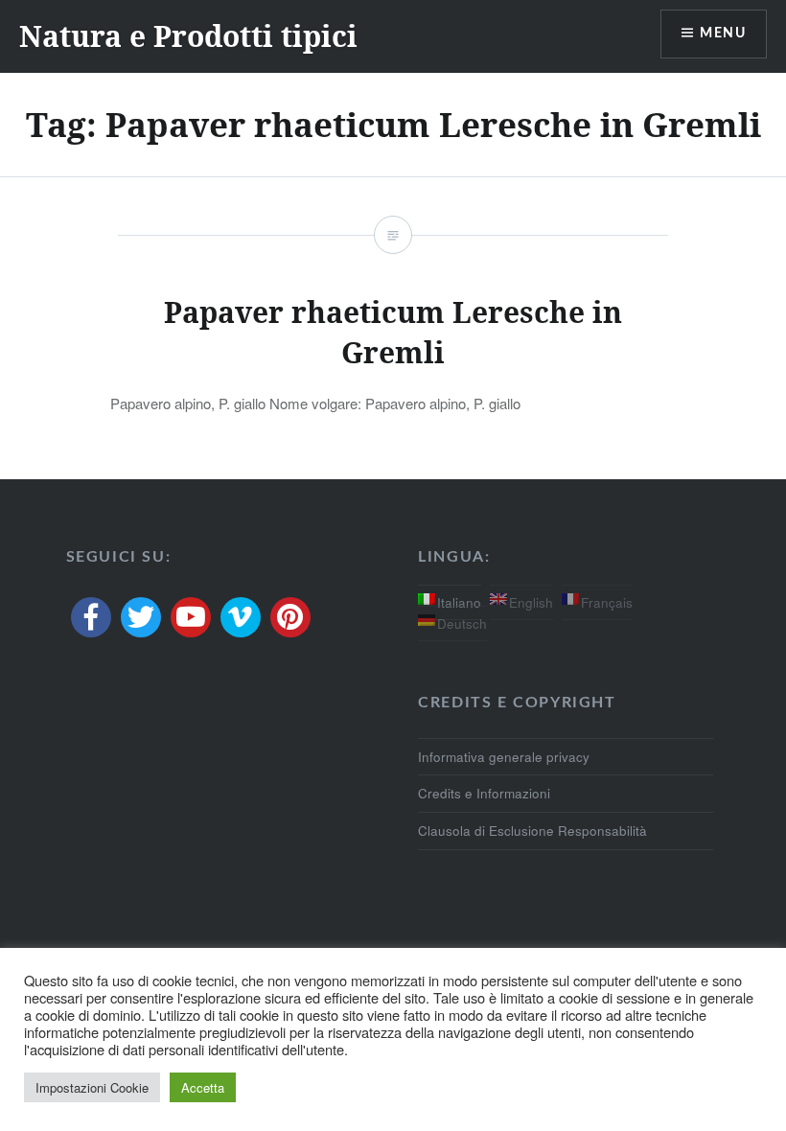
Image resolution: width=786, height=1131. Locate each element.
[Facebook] (91, 617)
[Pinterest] (290, 617)
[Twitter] (141, 617)
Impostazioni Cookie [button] (92, 1087)
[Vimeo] (240, 617)
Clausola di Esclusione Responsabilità (532, 830)
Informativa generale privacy (504, 757)
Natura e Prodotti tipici (188, 36)
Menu (723, 33)
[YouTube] (191, 617)
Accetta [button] (202, 1087)
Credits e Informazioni (484, 793)
